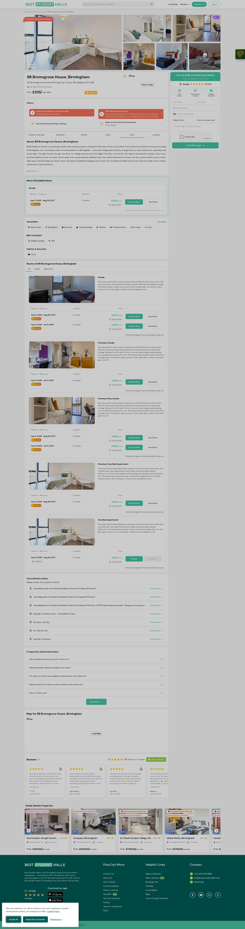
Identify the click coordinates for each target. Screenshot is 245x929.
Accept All (13, 919)
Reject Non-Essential (35, 919)
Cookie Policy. (53, 911)
